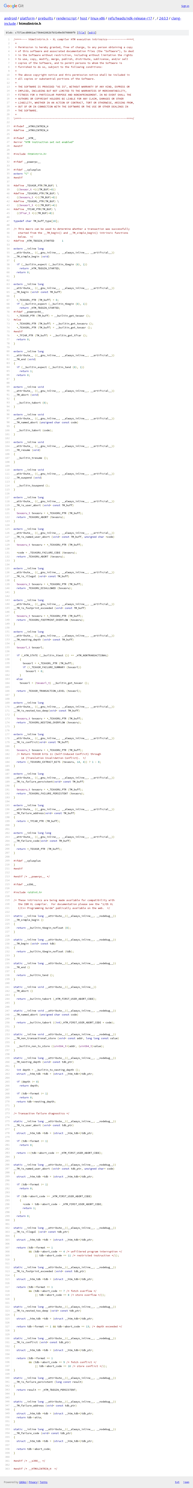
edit (92, 32)
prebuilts (45, 18)
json (186, 1482)
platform (27, 18)
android (10, 18)
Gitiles (22, 1482)
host (83, 18)
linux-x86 (97, 18)
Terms (43, 1482)
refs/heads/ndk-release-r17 (130, 18)
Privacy (33, 1482)
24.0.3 (163, 18)
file (81, 32)
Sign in (185, 6)
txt (177, 1482)
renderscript (66, 18)
